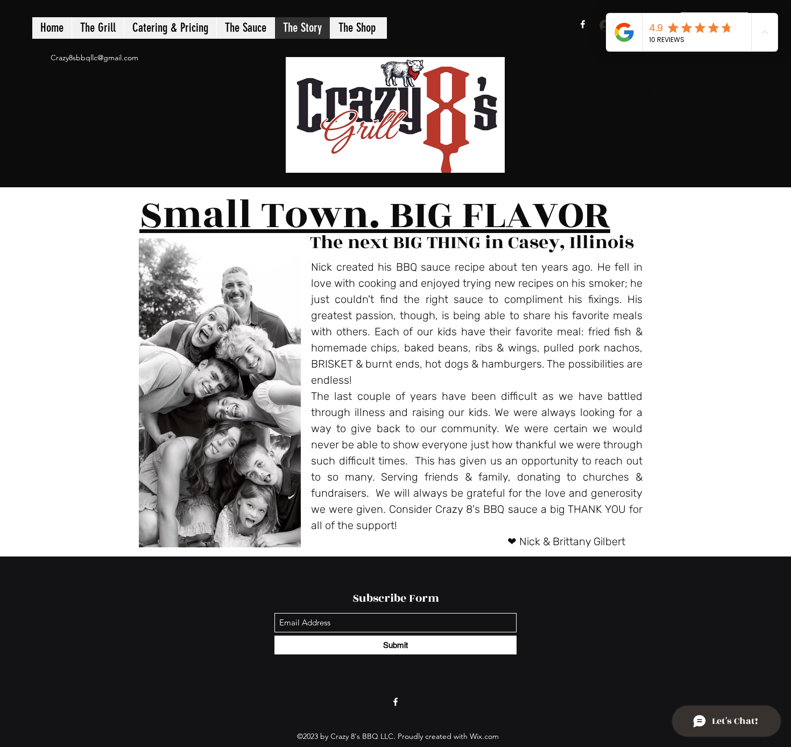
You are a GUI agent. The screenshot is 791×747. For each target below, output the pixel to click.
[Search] (648, 94)
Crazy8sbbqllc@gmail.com (94, 57)
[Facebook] (582, 24)
